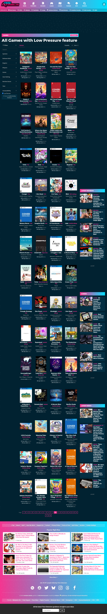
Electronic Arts (38, 103)
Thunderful (23, 254)
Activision (52, 499)
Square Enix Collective (55, 346)
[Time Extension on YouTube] (39, 588)
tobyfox (41, 254)
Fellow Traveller (41, 408)
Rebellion (26, 135)
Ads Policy (75, 525)
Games (5, 35)
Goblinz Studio (23, 346)
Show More (53, 577)
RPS (98, 600)
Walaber (26, 470)
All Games (74, 35)
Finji (56, 439)
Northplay (41, 470)
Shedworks (28, 285)
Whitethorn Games (23, 225)
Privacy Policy (56, 525)
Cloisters (56, 409)
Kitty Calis (45, 315)
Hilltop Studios (59, 225)
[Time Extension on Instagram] (60, 588)
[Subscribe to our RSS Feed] (32, 588)
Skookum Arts (71, 346)
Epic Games (26, 439)
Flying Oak (29, 377)
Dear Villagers (23, 377)
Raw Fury (22, 285)
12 (62, 512)
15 (72, 512)
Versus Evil (52, 225)
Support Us (40, 525)
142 (90, 343)
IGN (63, 600)
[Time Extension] (10, 4)
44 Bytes (57, 595)
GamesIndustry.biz (84, 600)
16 (76, 512)
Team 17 (67, 285)
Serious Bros (41, 225)
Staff (23, 525)
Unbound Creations (71, 72)
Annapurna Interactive (40, 196)
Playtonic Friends (39, 166)
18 (50, 515)
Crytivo (38, 439)
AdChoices (64, 595)
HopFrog (30, 196)
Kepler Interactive (23, 166)
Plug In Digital (38, 72)
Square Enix (26, 315)
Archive (82, 525)
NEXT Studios (73, 285)
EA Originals (69, 377)
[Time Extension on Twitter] (46, 588)
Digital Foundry (44, 600)
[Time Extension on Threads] (67, 588)
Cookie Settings (91, 525)
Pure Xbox (35, 600)
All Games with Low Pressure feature (39, 40)
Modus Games (53, 196)
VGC (76, 600)
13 (65, 512)
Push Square (26, 600)
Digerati (67, 254)
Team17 (53, 470)
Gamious (71, 227)
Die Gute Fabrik (26, 499)
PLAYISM (52, 166)
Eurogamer (69, 600)
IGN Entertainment (43, 595)
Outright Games (56, 103)
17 (46, 515)
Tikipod (56, 285)
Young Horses (71, 166)
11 (58, 512)
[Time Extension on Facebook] (74, 588)
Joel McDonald (56, 316)
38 (90, 360)
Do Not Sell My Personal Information (78, 595)
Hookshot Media (28, 595)
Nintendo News (55, 600)
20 (90, 370)
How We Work (30, 525)
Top (13, 525)
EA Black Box (71, 132)
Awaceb (31, 166)
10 (55, 512)
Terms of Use (66, 525)
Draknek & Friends (25, 408)
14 (69, 512)
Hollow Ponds (41, 197)
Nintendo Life (17, 600)
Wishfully (29, 254)
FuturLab (56, 347)
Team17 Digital (53, 135)
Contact (47, 525)
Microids (71, 104)
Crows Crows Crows (41, 501)
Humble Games (24, 72)
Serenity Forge (71, 470)
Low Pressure (7, 93)
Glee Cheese (73, 254)
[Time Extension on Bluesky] (53, 588)
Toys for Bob (59, 499)
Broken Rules (69, 196)
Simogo (56, 378)
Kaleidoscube (59, 256)
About (18, 525)
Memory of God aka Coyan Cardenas (72, 501)
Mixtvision (52, 256)
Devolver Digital (38, 315)
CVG (93, 600)
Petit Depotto (59, 166)
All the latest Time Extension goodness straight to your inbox (53, 607)
